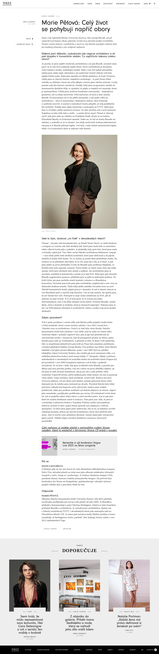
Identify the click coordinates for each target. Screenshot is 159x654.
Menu (146, 4)
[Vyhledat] (154, 3)
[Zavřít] (156, 651)
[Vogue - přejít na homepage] (7, 4)
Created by (150, 650)
